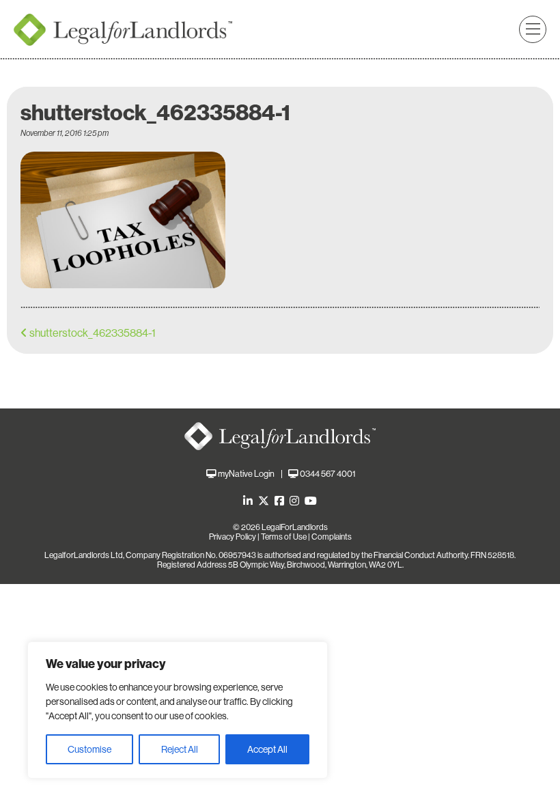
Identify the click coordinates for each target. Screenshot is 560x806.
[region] (177, 710)
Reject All (179, 749)
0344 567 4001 (327, 474)
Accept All (267, 749)
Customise (89, 749)
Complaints (331, 537)
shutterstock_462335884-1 (92, 332)
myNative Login (246, 474)
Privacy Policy (232, 537)
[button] (532, 29)
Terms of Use (284, 537)
